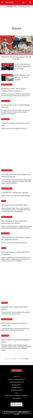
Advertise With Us (17, 390)
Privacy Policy (16, 384)
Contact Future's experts (16, 379)
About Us (17, 376)
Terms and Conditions (16, 382)
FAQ (16, 393)
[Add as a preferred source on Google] (16, 404)
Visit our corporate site (23, 412)
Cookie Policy (16, 387)
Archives (25, 359)
